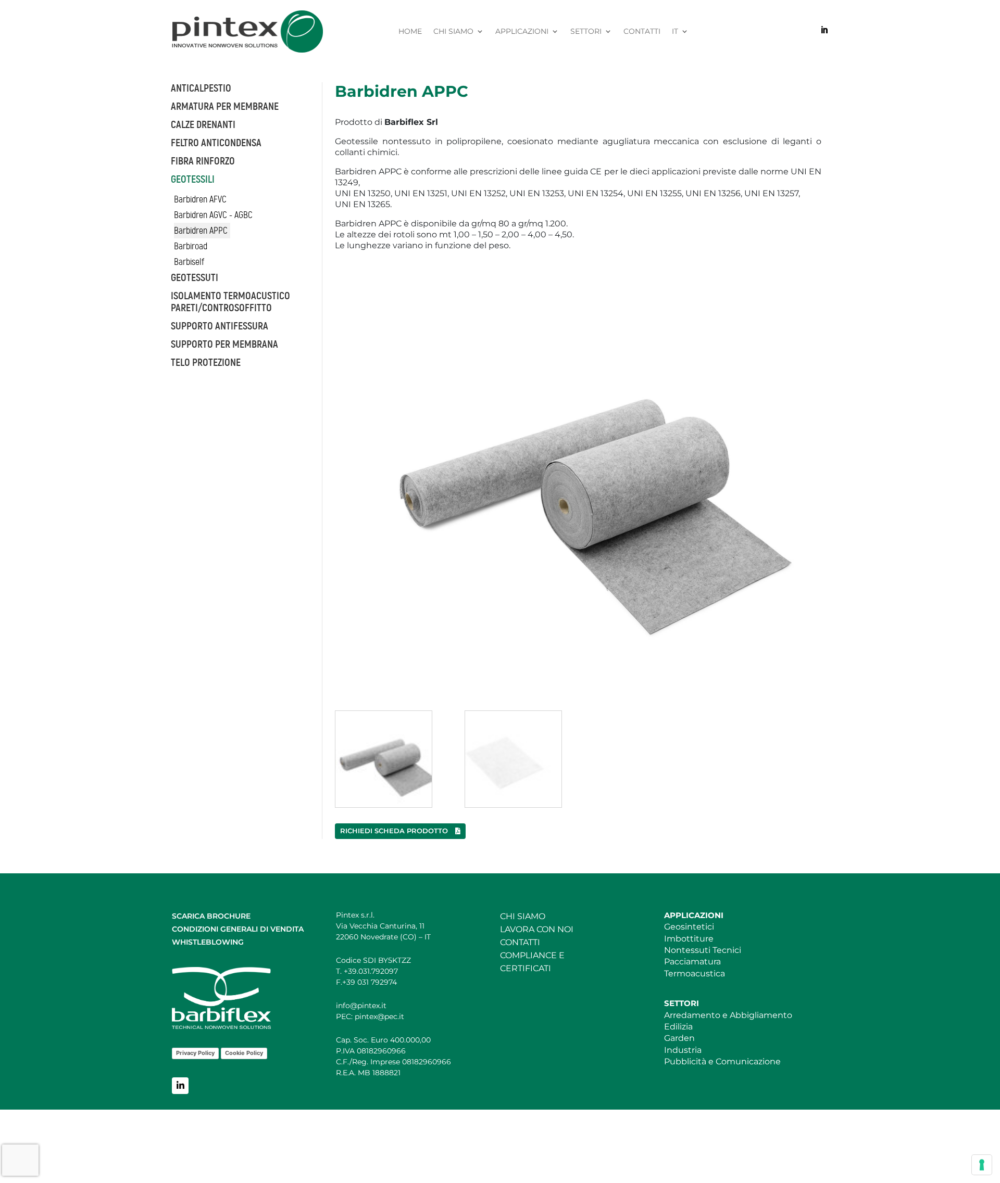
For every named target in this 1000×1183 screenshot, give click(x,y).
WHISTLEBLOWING (208, 942)
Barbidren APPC (201, 230)
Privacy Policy (195, 1053)
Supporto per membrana (224, 344)
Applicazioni (521, 32)
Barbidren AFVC (200, 199)
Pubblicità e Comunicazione (722, 1061)
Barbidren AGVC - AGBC (213, 215)
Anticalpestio (201, 88)
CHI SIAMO (522, 916)
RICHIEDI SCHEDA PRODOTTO (395, 830)
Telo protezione (206, 362)
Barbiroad (190, 246)
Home (410, 32)
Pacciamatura (692, 961)
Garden (679, 1038)
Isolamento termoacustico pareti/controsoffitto (230, 302)
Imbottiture (689, 939)
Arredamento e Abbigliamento (728, 1015)
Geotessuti (194, 278)
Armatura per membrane (225, 106)
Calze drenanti (203, 125)
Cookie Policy (244, 1053)
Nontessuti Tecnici (702, 950)
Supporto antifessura (219, 326)
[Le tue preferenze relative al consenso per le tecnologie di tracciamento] (982, 1165)
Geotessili (193, 179)
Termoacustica (694, 973)
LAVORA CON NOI (536, 929)
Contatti (641, 32)
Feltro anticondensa (216, 143)
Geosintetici (689, 927)
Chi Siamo (453, 32)
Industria (683, 1050)
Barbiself (189, 262)
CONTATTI (520, 942)
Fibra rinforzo (203, 161)
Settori (586, 32)
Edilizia (678, 1027)
